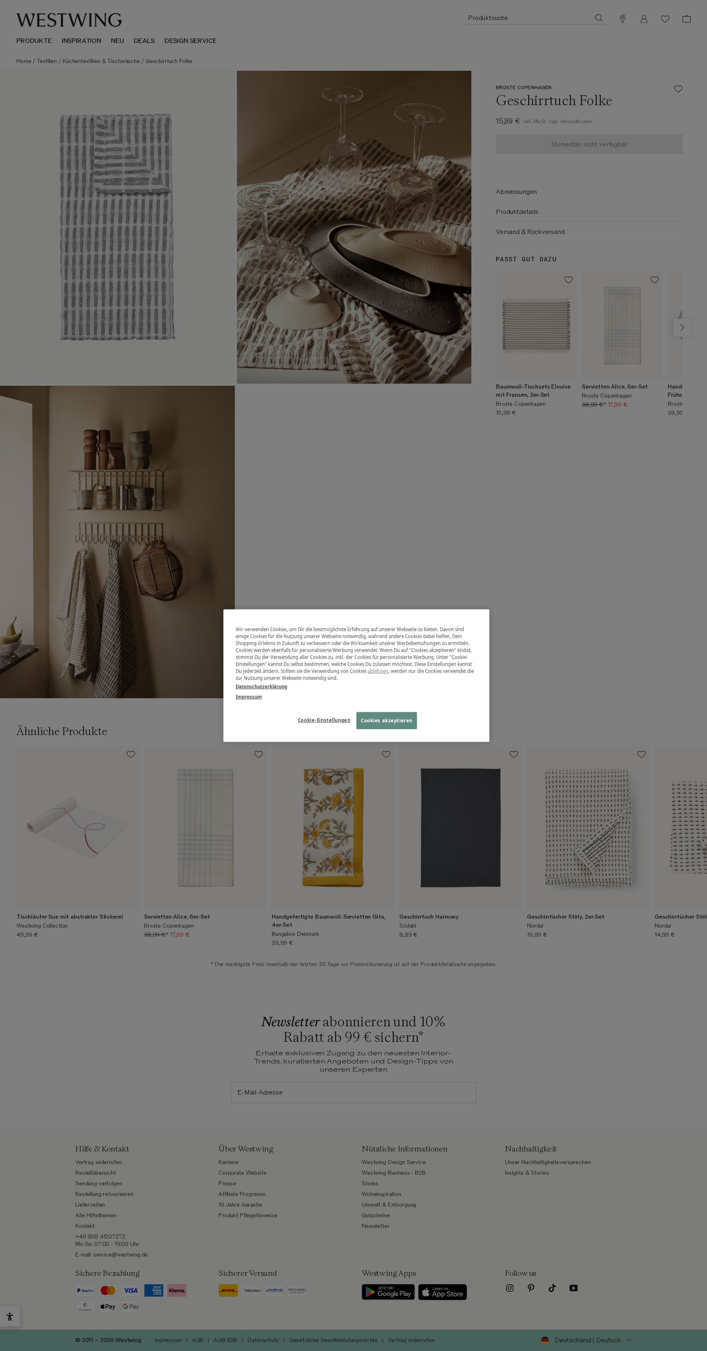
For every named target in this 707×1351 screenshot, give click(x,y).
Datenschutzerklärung (261, 686)
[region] (356, 675)
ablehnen (378, 671)
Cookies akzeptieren (386, 720)
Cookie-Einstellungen (324, 720)
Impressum (249, 697)
